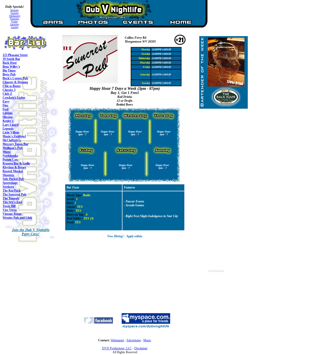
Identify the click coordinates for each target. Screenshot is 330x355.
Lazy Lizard (11, 125)
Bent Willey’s (11, 66)
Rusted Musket (13, 171)
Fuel (5, 109)
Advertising (133, 340)
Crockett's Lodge (14, 97)
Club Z (7, 94)
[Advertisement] (95, 273)
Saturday (14, 24)
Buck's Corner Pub (15, 78)
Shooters (8, 175)
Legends (8, 128)
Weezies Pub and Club (17, 217)
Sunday (15, 27)
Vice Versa (9, 210)
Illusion (8, 117)
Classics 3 (9, 90)
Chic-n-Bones (12, 86)
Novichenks (10, 155)
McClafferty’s (12, 140)
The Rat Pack (12, 190)
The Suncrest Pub (14, 194)
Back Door (10, 63)
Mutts (7, 152)
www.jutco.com (216, 270)
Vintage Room (12, 214)
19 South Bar (11, 59)
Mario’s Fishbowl (14, 136)
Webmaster (117, 340)
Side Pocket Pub (13, 179)
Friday (14, 21)
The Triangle (11, 198)
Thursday (14, 18)
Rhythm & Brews (14, 167)
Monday (14, 10)
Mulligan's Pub (13, 148)
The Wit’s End (12, 202)
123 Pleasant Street (15, 55)
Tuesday (14, 13)
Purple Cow (10, 159)
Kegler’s (8, 121)
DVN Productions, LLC (117, 348)
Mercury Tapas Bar (15, 144)
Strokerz (8, 186)
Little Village (11, 132)
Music (147, 340)
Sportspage (10, 183)
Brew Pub (9, 74)
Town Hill (9, 206)
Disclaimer (140, 348)
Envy (6, 101)
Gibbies (8, 113)
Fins (5, 105)
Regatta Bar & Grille (16, 163)
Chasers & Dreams (15, 82)
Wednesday (14, 15)
